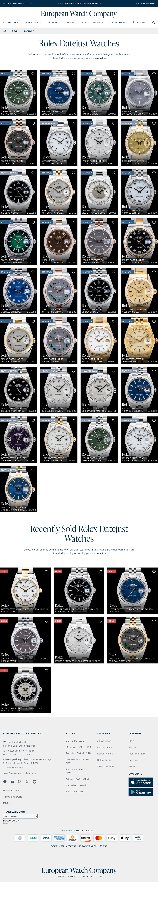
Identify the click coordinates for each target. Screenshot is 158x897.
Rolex (15, 31)
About (132, 747)
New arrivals (104, 747)
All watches (104, 741)
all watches (11, 23)
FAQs (6, 803)
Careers (133, 760)
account (141, 23)
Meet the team (137, 753)
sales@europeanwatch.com (17, 3)
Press (132, 766)
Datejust (29, 31)
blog (84, 23)
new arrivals (33, 23)
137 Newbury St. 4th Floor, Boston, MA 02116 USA (18, 753)
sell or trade (117, 23)
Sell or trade (104, 760)
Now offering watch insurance (79, 3)
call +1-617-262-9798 (145, 3)
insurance (53, 23)
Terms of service (13, 797)
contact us (100, 58)
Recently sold (105, 753)
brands (70, 23)
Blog (131, 741)
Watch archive (105, 766)
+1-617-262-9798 (13, 768)
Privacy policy (11, 790)
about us (98, 23)
